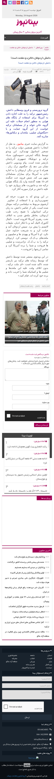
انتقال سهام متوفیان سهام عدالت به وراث (30, 612)
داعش (37, 286)
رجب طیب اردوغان (26, 286)
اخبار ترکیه (46, 286)
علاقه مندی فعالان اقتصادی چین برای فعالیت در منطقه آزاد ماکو (27, 634)
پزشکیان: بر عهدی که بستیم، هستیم (32, 567)
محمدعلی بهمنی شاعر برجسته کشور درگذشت (28, 562)
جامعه (32, 655)
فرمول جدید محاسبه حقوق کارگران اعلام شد (28, 606)
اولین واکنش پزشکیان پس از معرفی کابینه (29, 572)
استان (49, 655)
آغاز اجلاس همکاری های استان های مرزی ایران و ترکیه (27, 624)
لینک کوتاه (26, 71)
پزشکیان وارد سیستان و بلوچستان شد (31, 557)
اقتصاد (49, 658)
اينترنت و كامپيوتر (28, 667)
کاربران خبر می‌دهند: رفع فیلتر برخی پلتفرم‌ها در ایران (27, 589)
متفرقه (14, 658)
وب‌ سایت (45, 402)
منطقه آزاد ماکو (11, 661)
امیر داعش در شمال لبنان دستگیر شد (32, 340)
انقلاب (32, 658)
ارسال (27, 717)
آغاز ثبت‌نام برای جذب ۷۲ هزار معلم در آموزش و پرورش (27, 599)
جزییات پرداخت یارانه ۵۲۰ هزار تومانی (31, 617)
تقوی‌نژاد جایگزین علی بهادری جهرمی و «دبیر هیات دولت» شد (27, 580)
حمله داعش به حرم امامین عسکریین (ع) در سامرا (28, 337)
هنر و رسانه (30, 664)
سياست (49, 667)
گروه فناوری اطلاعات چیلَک (16, 776)
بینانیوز (27, 765)
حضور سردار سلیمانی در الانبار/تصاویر (32, 331)
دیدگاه (46, 367)
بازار (50, 661)
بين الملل (39, 47)
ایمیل (46, 393)
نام (47, 384)
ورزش (32, 661)
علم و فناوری (12, 655)
